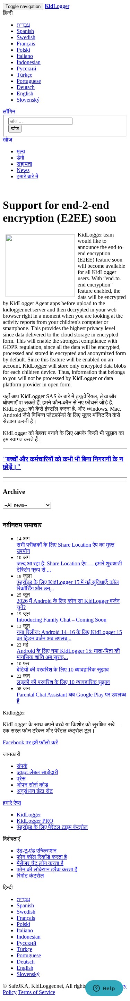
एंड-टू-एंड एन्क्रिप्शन (37, 851)
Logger (57, 6)
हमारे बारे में (27, 176)
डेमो (20, 158)
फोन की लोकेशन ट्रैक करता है (47, 869)
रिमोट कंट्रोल (30, 876)
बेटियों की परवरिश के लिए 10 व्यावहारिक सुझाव (63, 670)
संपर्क (22, 766)
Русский (26, 68)
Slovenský (28, 100)
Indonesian (29, 62)
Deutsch (26, 87)
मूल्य (21, 151)
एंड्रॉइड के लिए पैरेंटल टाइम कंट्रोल (52, 827)
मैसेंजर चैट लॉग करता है (40, 863)
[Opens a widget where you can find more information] (104, 989)
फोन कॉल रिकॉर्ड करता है (42, 857)
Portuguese (29, 81)
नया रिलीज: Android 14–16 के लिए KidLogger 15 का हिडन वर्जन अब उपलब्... (69, 635)
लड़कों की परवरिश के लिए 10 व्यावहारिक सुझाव (63, 682)
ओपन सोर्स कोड (32, 785)
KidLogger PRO (35, 821)
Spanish (25, 31)
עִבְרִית (23, 25)
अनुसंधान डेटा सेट (35, 791)
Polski (23, 50)
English (25, 93)
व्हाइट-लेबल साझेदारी (37, 772)
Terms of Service (36, 992)
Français (26, 43)
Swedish (26, 37)
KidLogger (29, 815)
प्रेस (21, 778)
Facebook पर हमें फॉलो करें (30, 742)
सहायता (24, 164)
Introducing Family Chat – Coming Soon (61, 620)
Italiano (25, 56)
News (23, 170)
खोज (15, 128)
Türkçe (24, 75)
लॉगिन (9, 111)
